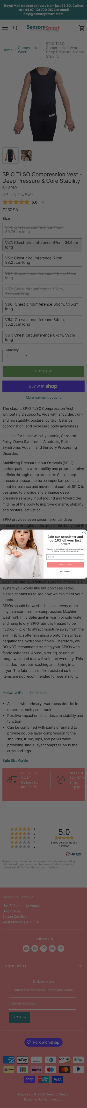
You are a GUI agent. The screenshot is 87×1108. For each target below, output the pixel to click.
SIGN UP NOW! (65, 564)
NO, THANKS (65, 571)
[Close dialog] (84, 532)
